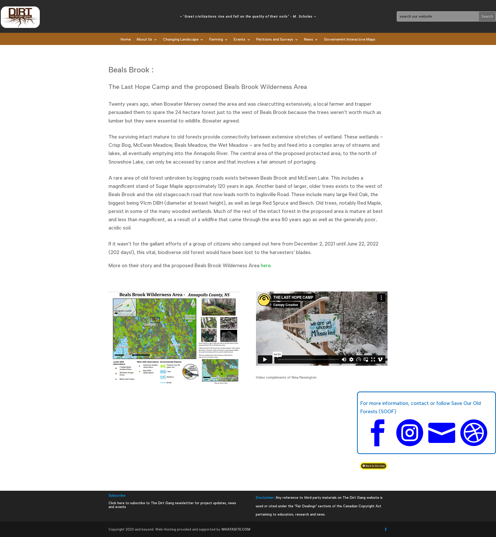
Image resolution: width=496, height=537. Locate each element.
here (266, 265)
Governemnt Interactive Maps (349, 40)
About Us (144, 40)
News (308, 40)
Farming (216, 40)
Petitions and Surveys (274, 40)
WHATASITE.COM (235, 529)
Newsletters (245, 52)
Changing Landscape (180, 40)
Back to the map (375, 465)
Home (126, 40)
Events (239, 40)
